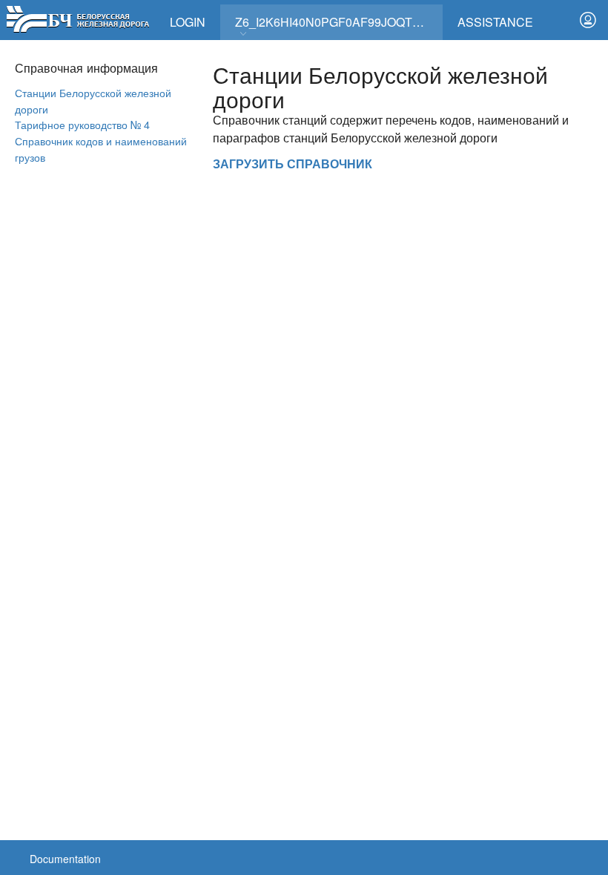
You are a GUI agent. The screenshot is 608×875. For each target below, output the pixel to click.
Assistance (495, 21)
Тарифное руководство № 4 (82, 124)
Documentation (65, 858)
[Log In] (588, 20)
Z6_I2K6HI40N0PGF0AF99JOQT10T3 (337, 21)
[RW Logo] (77, 17)
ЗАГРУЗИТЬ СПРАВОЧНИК (292, 163)
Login (187, 21)
